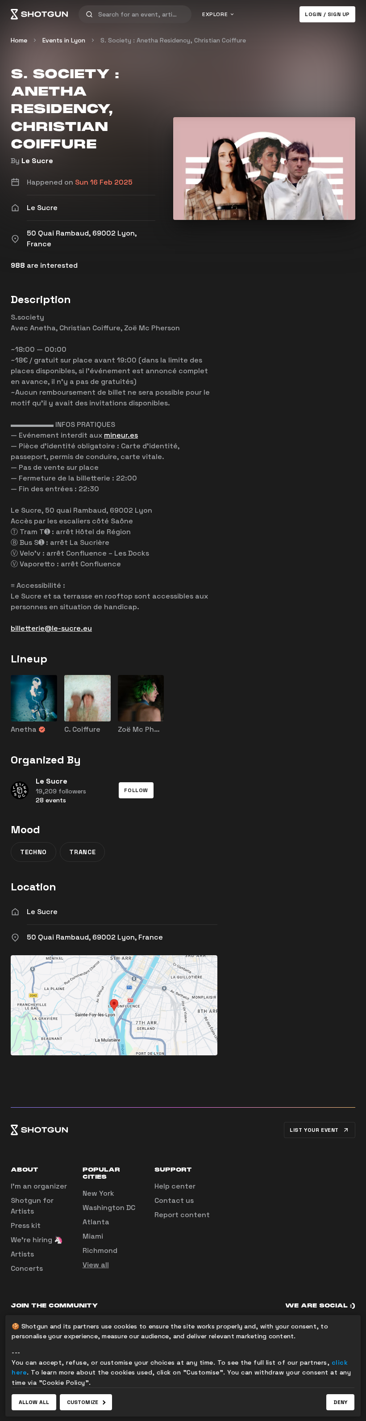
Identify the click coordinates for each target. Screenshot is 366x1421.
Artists (22, 1254)
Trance (82, 852)
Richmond (100, 1250)
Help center (174, 1186)
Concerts (27, 1268)
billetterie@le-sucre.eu (51, 628)
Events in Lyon (63, 40)
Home (19, 40)
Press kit (26, 1225)
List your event (314, 1130)
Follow (136, 790)
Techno (33, 852)
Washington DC (109, 1207)
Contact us (174, 1200)
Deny (340, 1402)
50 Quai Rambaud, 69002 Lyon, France (95, 937)
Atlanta (96, 1222)
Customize (82, 1402)
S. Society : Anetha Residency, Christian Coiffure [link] (173, 40)
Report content (182, 1214)
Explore (215, 14)
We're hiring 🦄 (37, 1239)
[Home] (39, 14)
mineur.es (121, 435)
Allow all (34, 1402)
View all (96, 1264)
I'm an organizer (39, 1186)
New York (98, 1193)
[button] (136, 790)
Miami (93, 1236)
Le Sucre (37, 160)
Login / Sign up (327, 14)
